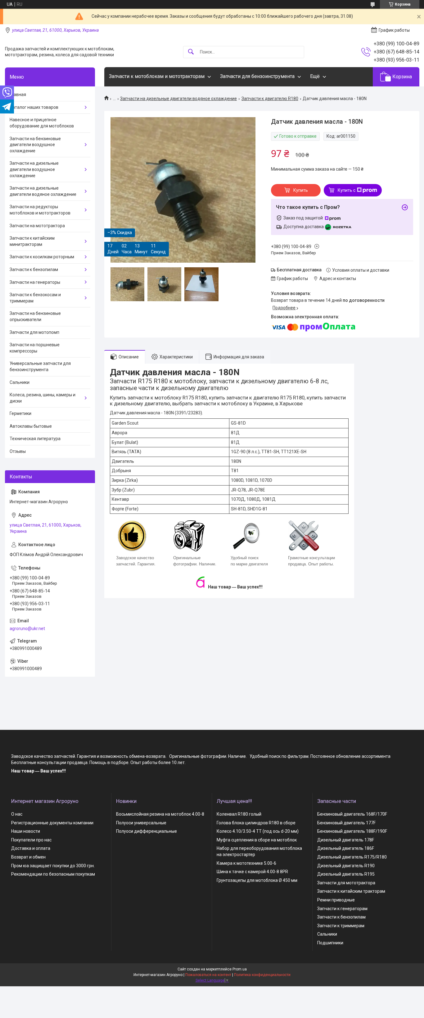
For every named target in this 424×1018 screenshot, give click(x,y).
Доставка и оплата (30, 848)
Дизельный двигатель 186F (345, 848)
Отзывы (18, 451)
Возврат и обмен (28, 856)
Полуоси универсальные (141, 822)
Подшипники (330, 942)
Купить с (346, 190)
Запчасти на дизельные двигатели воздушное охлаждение (34, 169)
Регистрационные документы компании (52, 822)
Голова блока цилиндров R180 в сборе (256, 822)
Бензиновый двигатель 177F (346, 822)
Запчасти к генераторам (342, 908)
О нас (16, 814)
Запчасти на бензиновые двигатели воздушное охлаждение (35, 144)
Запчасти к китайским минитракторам (32, 241)
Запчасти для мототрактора (346, 882)
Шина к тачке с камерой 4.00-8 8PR (252, 871)
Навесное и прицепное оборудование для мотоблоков (42, 122)
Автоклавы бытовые (31, 426)
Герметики (20, 413)
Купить (300, 190)
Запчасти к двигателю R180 (269, 98)
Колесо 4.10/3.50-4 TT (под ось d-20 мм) (258, 831)
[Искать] (191, 52)
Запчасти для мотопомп (34, 332)
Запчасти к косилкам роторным (42, 256)
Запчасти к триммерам (340, 925)
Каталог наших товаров (34, 107)
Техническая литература (35, 438)
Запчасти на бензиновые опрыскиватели (35, 316)
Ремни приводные (336, 899)
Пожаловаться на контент (208, 975)
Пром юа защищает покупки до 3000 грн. (53, 865)
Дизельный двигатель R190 (346, 865)
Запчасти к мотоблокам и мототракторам (157, 76)
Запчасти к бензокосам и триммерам (35, 297)
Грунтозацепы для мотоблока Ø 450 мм (257, 880)
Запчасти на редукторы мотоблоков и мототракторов (40, 209)
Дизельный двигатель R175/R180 (352, 856)
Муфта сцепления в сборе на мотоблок (257, 839)
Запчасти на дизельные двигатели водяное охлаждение (178, 98)
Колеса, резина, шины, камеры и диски (42, 397)
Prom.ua (239, 969)
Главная (18, 94)
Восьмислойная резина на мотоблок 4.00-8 (160, 814)
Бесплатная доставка (299, 269)
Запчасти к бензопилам (34, 269)
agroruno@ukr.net (27, 628)
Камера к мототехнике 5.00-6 (246, 863)
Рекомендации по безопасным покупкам (53, 874)
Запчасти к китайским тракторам (351, 891)
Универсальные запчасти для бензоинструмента (40, 366)
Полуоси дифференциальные (146, 831)
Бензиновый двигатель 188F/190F (352, 831)
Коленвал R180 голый (239, 814)
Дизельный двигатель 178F (345, 839)
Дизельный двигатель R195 (346, 874)
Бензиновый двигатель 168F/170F (352, 814)
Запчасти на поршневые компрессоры (35, 347)
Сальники (19, 382)
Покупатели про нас (31, 839)
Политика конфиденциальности (262, 975)
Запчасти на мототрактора (37, 225)
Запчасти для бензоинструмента (257, 76)
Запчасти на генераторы (35, 282)
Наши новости (25, 831)
